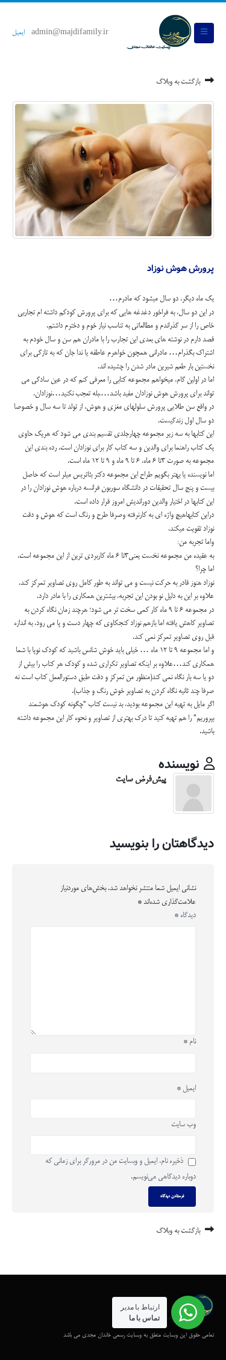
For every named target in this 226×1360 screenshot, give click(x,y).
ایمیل (18, 33)
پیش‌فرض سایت (141, 779)
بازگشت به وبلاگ (179, 82)
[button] (204, 33)
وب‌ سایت (183, 1124)
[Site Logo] (159, 33)
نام (189, 1041)
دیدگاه (185, 915)
